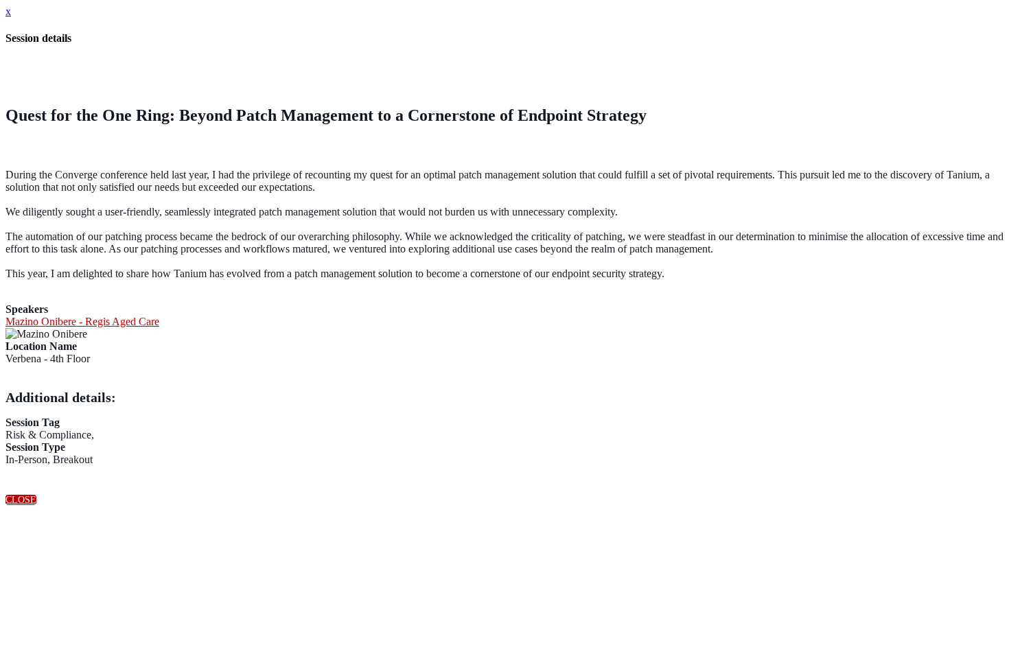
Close (20, 500)
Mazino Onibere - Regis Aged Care (82, 321)
